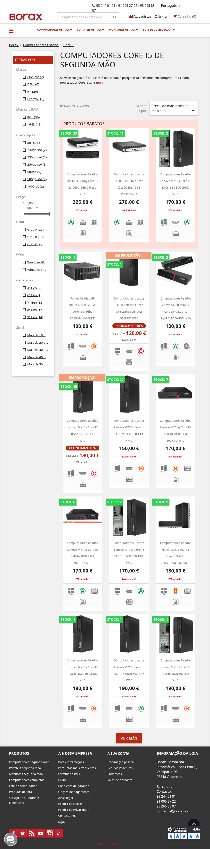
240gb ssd (37, 150)
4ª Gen (34, 288)
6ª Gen (34, 295)
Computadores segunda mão (29, 762)
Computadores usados (53, 29)
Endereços (114, 774)
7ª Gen (35, 302)
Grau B (35, 237)
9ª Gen (35, 317)
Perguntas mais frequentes (77, 768)
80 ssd (34, 143)
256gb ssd (37, 164)
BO (25, 16)
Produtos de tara (20, 792)
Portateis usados (89, 29)
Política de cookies (70, 804)
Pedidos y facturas (120, 768)
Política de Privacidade (73, 810)
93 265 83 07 (166, 806)
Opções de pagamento (73, 792)
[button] (11, 30)
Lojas (61, 822)
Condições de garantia (73, 786)
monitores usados (122, 29)
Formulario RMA (69, 774)
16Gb (34, 124)
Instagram (50, 833)
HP (32, 91)
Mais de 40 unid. (37, 357)
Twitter (22, 833)
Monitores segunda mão (26, 774)
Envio (62, 780)
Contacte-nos (67, 816)
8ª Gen (35, 310)
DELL (33, 84)
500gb (34, 172)
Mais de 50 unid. (37, 364)
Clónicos (35, 77)
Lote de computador (158, 29)
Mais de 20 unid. (37, 342)
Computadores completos (26, 780)
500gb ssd (37, 179)
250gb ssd (37, 157)
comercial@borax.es (172, 811)
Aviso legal (65, 798)
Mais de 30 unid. (37, 350)
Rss (31, 833)
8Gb (33, 117)
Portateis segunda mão (25, 768)
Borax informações (71, 762)
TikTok (59, 833)
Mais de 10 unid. (37, 335)
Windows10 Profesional (37, 262)
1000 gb (35, 186)
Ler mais (97, 83)
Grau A (35, 229)
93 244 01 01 (105, 5)
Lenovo (35, 99)
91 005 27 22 (127, 5)
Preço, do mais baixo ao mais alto (174, 108)
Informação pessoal (121, 762)
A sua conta (118, 753)
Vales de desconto (119, 780)
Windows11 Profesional (37, 269)
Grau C (34, 244)
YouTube (41, 833)
